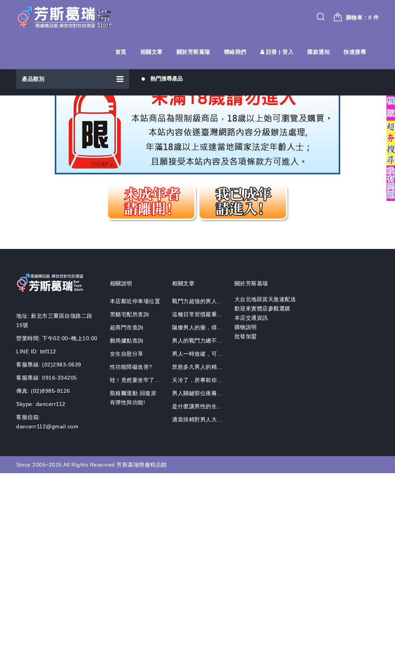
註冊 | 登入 (279, 52)
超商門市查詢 (126, 327)
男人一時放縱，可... (197, 354)
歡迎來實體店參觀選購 (262, 308)
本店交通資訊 (251, 318)
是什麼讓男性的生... (197, 406)
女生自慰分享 (126, 354)
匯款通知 (318, 52)
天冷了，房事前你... (197, 380)
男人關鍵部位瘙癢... (197, 393)
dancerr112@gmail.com (47, 426)
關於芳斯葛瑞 (193, 52)
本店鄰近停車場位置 (135, 301)
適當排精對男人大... (197, 419)
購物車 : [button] (362, 17)
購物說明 (246, 327)
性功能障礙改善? (131, 367)
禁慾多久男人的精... (197, 367)
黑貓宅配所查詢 (129, 314)
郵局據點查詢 (126, 340)
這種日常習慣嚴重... (197, 314)
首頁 (121, 52)
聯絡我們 (235, 52)
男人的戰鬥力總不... (197, 340)
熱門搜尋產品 (166, 78)
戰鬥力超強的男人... (197, 301)
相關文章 (151, 52)
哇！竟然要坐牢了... (135, 380)
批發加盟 (246, 336)
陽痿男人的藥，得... (197, 327)
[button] (72, 79)
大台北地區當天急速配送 (265, 299)
